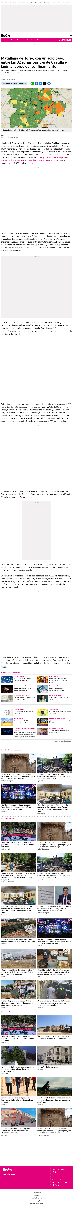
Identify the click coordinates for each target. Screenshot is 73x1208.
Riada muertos (68, 2)
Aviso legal (36, 1201)
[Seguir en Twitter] (56, 1182)
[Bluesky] (40, 83)
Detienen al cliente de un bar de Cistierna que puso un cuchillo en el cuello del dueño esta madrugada (53, 1003)
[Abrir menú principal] (71, 35)
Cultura (19, 40)
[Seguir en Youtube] (66, 1182)
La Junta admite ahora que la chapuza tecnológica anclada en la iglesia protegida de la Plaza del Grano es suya (18, 776)
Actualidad (5, 40)
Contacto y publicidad (36, 1203)
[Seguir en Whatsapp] (56, 1185)
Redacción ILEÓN (6, 811)
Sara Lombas (41, 813)
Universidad (41, 40)
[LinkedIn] (49, 83)
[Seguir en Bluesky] (53, 1182)
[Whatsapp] (32, 83)
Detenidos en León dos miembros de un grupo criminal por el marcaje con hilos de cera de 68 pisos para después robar (54, 972)
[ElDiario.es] (65, 40)
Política (13, 40)
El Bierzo (49, 40)
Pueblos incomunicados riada (58, 2)
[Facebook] (36, 83)
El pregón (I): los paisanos (47, 1067)
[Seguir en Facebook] (58, 1182)
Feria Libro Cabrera (17, 2)
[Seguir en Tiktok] (53, 1185)
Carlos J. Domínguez (7, 781)
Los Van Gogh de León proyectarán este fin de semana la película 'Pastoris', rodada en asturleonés (54, 1100)
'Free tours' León (25, 2)
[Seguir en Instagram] (63, 1182)
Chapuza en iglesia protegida (36, 2)
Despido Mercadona (47, 2)
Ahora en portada (7, 818)
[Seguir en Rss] (58, 1185)
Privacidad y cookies (36, 1198)
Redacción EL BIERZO (7, 882)
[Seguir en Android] (53, 1172)
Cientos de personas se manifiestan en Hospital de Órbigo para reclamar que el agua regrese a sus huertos (17, 1003)
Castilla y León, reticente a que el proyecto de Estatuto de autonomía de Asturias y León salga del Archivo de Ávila (54, 908)
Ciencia (33, 40)
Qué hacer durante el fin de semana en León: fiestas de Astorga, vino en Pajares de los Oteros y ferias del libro (18, 807)
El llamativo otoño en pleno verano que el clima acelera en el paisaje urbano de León (18, 940)
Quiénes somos (36, 1192)
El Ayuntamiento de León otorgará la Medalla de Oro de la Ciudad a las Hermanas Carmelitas (16, 1130)
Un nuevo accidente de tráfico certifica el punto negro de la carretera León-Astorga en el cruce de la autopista (17, 972)
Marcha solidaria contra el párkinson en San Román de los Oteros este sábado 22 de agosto (17, 1100)
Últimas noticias (7, 1012)
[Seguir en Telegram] (60, 1182)
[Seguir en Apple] (55, 1172)
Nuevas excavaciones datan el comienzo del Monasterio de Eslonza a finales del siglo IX (54, 1037)
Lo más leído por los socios (11, 750)
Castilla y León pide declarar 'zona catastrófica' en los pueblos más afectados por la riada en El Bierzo (53, 776)
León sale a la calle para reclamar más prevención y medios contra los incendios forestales (17, 844)
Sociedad (26, 40)
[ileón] (12, 1169)
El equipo (36, 1195)
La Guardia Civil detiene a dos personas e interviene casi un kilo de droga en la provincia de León (17, 1069)
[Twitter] (44, 83)
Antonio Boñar (41, 1069)
